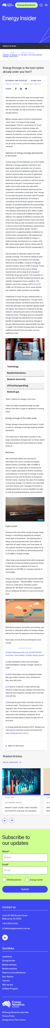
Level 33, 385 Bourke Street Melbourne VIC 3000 (15, 917)
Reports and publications (14, 972)
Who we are (7, 985)
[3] (33, 263)
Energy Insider (28, 53)
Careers (6, 980)
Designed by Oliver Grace (14, 1020)
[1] (26, 202)
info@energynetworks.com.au (16, 928)
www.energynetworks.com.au (17, 733)
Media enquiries (9, 969)
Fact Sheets (7, 977)
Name (5, 852)
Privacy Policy (8, 1016)
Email (5, 865)
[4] (34, 281)
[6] (7, 727)
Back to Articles (16, 746)
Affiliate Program (10, 989)
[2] (42, 247)
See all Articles (10, 762)
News (12, 53)
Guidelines (7, 957)
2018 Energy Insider (32, 84)
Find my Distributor (26, 5)
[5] (11, 312)
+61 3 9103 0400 (10, 923)
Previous (4, 820)
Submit (25, 890)
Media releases (9, 965)
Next (11, 820)
